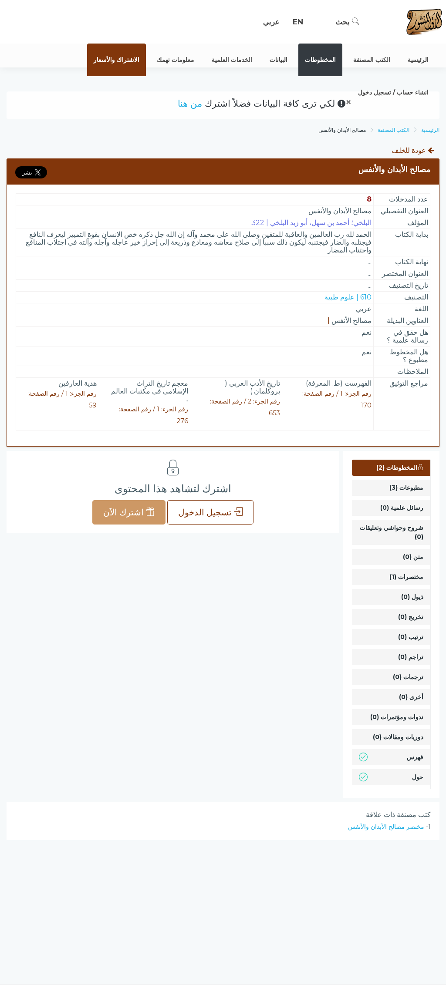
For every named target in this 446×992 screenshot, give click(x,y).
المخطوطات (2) (396, 467)
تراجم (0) (410, 657)
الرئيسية (430, 130)
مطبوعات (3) (406, 487)
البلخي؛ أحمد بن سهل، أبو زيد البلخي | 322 (311, 223)
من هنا (190, 103)
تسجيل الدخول (206, 512)
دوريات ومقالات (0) (398, 737)
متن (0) (413, 557)
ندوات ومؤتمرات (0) (396, 717)
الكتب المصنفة (393, 130)
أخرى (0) (411, 697)
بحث (343, 21)
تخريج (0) (410, 617)
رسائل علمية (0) (401, 507)
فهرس (415, 757)
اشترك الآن (124, 512)
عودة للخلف (410, 150)
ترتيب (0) (410, 637)
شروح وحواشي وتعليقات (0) (391, 532)
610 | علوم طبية (348, 297)
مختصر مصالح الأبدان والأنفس (386, 827)
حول (417, 777)
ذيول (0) (412, 597)
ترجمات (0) (408, 677)
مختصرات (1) (406, 577)
